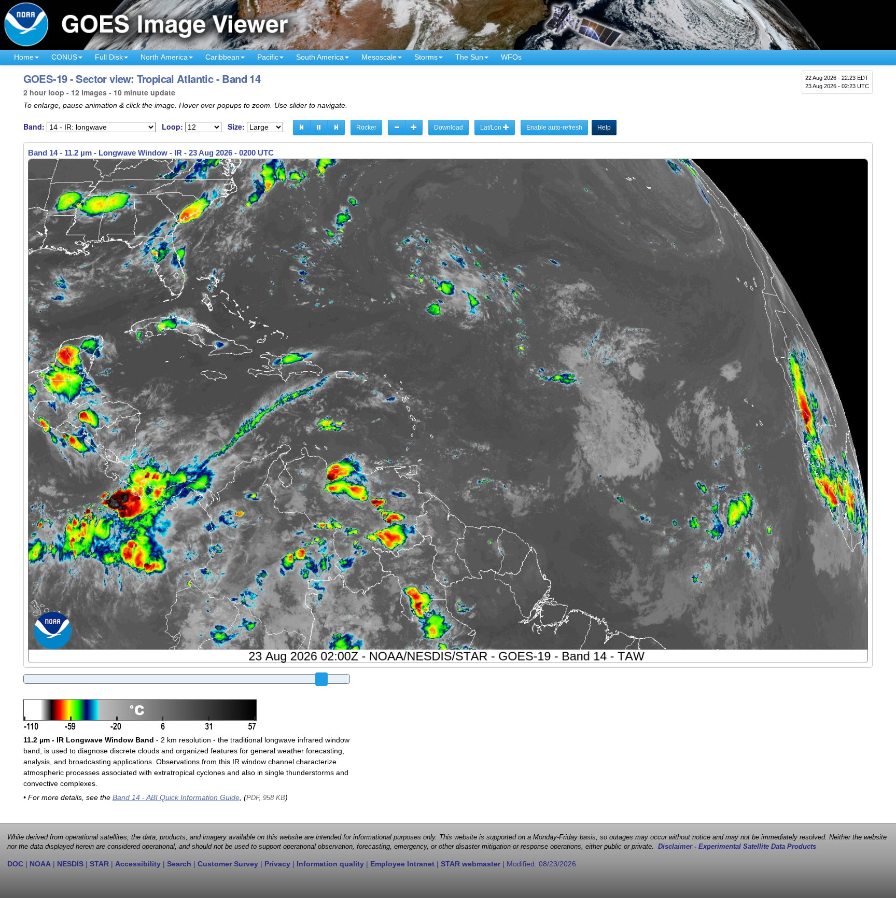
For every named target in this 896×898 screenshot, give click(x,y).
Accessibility (138, 864)
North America (164, 57)
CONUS (64, 57)
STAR (99, 864)
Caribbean (222, 57)
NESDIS (70, 864)
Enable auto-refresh (554, 127)
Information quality (330, 864)
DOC (15, 864)
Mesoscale (379, 57)
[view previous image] (302, 127)
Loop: (172, 126)
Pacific (267, 57)
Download (448, 127)
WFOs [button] (511, 57)
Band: (34, 126)
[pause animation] (319, 127)
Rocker (366, 127)
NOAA (40, 864)
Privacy (277, 864)
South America (320, 57)
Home (24, 57)
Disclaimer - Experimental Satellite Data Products (737, 846)
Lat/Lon (491, 127)
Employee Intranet (402, 864)
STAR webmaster (470, 864)
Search (179, 864)
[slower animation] (396, 127)
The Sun (469, 57)
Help (604, 127)
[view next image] (336, 127)
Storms (426, 57)
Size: (236, 126)
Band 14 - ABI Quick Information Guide (176, 797)
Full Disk (109, 57)
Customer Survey (228, 864)
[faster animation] (414, 127)
